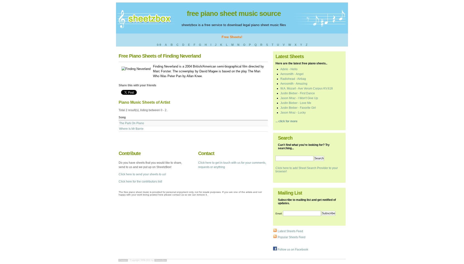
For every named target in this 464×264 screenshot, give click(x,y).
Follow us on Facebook (292, 249)
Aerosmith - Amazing (293, 83)
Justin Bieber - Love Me (295, 103)
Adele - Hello (288, 69)
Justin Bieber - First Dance (297, 93)
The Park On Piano (131, 123)
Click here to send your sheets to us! (142, 174)
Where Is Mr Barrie (131, 128)
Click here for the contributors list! (140, 181)
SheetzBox (160, 260)
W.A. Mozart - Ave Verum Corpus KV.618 (306, 88)
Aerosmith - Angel (292, 74)
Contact (123, 260)
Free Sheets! (232, 37)
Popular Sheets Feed (291, 237)
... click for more (286, 121)
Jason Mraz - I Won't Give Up (299, 98)
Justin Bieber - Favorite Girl (298, 107)
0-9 (159, 45)
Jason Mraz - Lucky (293, 112)
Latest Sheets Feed (290, 231)
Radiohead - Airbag (293, 79)
